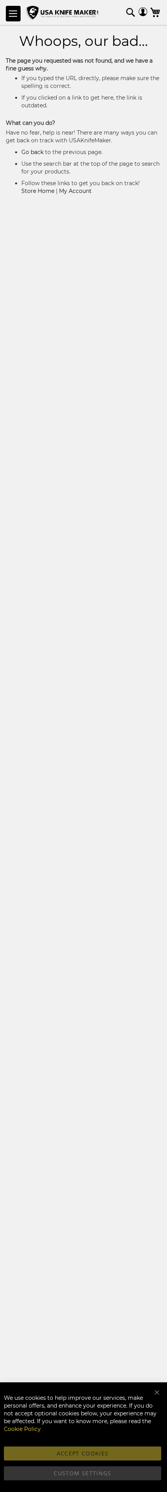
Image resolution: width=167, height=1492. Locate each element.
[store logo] (63, 13)
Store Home (37, 190)
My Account (75, 190)
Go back (32, 152)
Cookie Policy (22, 1428)
